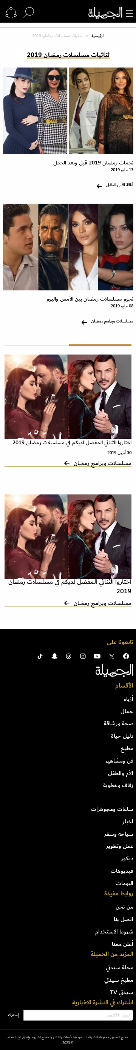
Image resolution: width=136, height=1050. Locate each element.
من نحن (124, 907)
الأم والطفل (120, 773)
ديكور (127, 858)
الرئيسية (97, 35)
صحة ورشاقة (118, 723)
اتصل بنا (123, 919)
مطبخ (127, 748)
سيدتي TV (121, 992)
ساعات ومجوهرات (112, 809)
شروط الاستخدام (114, 931)
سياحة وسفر (118, 834)
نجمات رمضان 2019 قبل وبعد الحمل (93, 162)
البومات (124, 883)
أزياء (128, 699)
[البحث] (28, 13)
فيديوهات (122, 871)
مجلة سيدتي (119, 967)
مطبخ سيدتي (118, 980)
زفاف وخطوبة (118, 785)
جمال (127, 711)
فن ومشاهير (119, 761)
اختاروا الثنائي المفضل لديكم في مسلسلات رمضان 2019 (71, 442)
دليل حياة (122, 736)
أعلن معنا (122, 944)
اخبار (127, 821)
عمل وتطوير (119, 846)
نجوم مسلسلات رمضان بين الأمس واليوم (89, 299)
